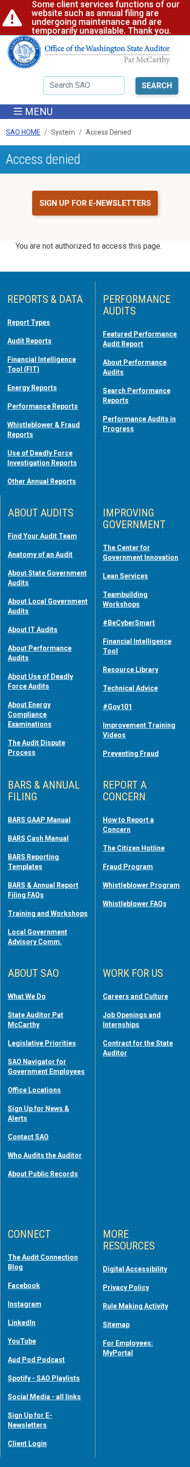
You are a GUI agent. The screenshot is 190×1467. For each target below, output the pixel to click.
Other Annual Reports (41, 481)
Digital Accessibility (135, 1269)
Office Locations (34, 1090)
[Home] (89, 56)
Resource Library (130, 670)
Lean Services (125, 576)
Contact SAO (28, 1137)
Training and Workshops (48, 913)
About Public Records (43, 1174)
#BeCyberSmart (129, 623)
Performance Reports (42, 406)
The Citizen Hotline (134, 848)
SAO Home (23, 132)
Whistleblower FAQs (135, 904)
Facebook (24, 1285)
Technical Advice (130, 688)
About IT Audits (32, 630)
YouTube (22, 1341)
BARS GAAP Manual (39, 820)
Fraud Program (128, 867)
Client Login (27, 1443)
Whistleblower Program (141, 885)
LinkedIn (22, 1323)
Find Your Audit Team (42, 536)
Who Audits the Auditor (45, 1155)
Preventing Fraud (131, 753)
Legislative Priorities (42, 1043)
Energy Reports (32, 388)
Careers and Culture (135, 996)
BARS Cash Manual (38, 838)
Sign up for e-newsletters (95, 203)
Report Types (28, 322)
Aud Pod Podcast (36, 1360)
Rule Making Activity (135, 1306)
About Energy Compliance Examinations (30, 714)
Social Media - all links (44, 1397)
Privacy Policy (126, 1287)
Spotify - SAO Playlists (44, 1378)
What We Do (27, 996)
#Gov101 (117, 707)
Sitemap (116, 1324)
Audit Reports (29, 341)
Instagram (24, 1304)
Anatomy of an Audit (40, 554)
